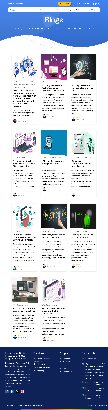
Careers (86, 10)
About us (66, 358)
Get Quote (64, 4)
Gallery (68, 10)
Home (42, 10)
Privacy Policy (102, 406)
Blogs (93, 10)
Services (60, 10)
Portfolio (77, 10)
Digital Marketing (43, 367)
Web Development (44, 358)
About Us (51, 10)
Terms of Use (92, 406)
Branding (40, 371)
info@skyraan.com (15, 4)
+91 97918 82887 (83, 4)
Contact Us (67, 371)
